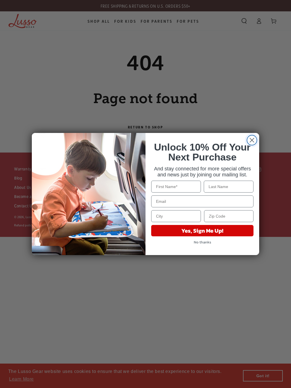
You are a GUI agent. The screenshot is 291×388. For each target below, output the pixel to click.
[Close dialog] (252, 140)
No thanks (202, 242)
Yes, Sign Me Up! (202, 230)
